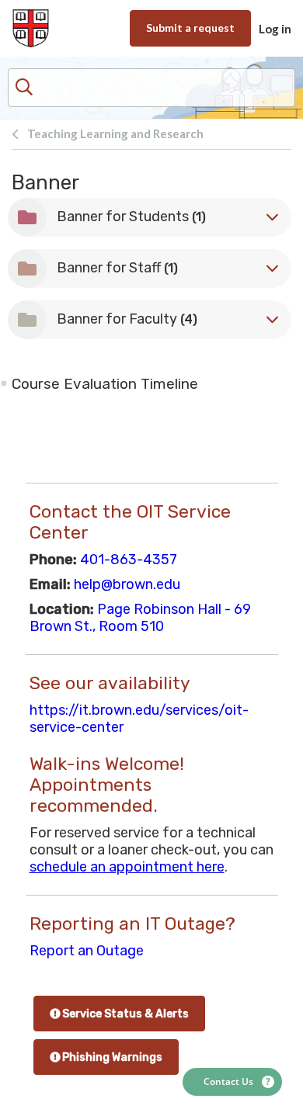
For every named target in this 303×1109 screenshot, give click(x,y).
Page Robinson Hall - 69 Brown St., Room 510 (140, 618)
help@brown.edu (127, 584)
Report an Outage (87, 950)
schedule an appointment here (127, 866)
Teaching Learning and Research (115, 133)
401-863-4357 (128, 559)
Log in (275, 29)
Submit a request (190, 27)
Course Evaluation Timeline (105, 384)
